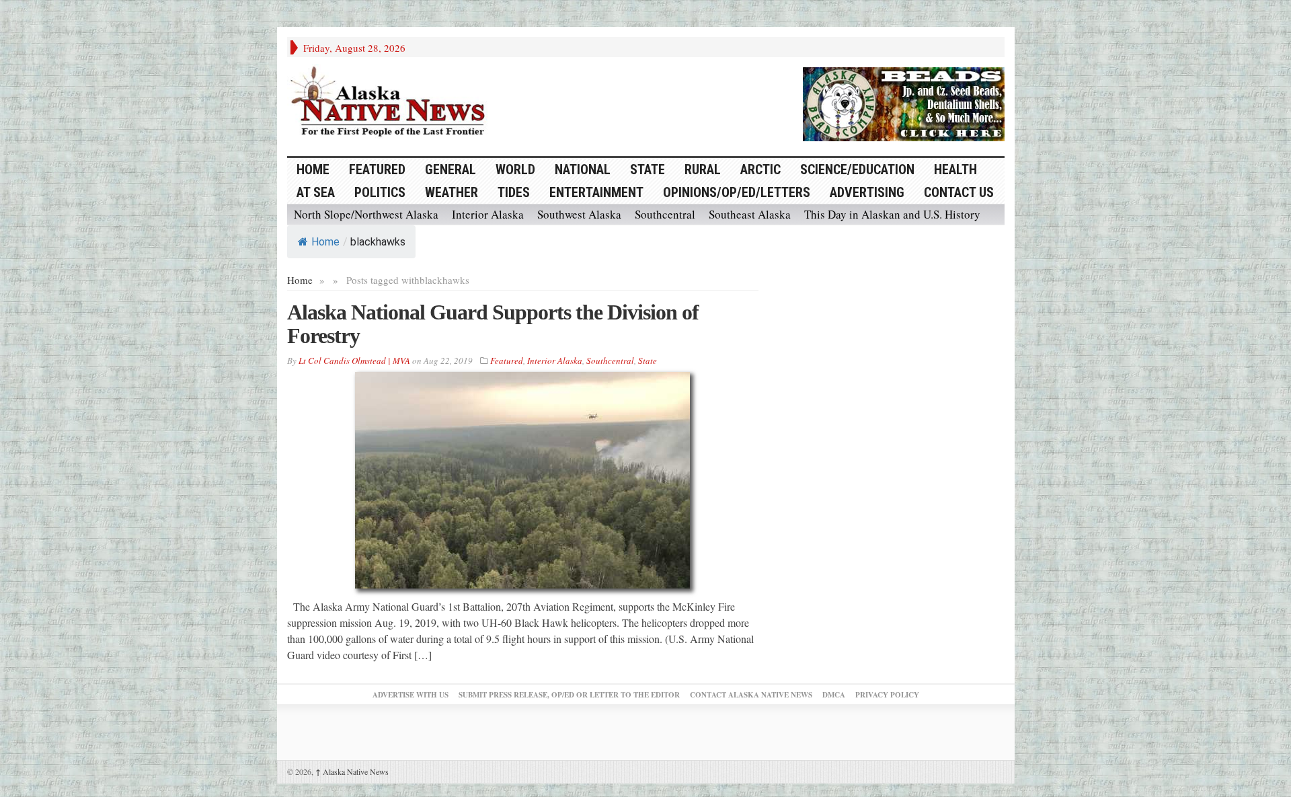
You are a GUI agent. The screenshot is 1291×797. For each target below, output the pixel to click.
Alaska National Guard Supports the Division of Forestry (493, 324)
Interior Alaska (488, 214)
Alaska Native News (352, 771)
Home (325, 241)
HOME (313, 169)
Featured (377, 169)
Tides (514, 192)
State (647, 169)
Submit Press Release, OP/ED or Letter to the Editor (569, 694)
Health (955, 169)
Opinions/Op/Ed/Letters (736, 192)
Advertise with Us (410, 694)
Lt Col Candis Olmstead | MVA (354, 360)
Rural (702, 169)
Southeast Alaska (750, 214)
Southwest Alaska (579, 214)
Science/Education (857, 169)
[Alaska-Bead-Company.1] (904, 102)
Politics (379, 192)
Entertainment (596, 192)
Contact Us (959, 192)
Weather (451, 192)
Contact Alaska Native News (751, 694)
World (515, 169)
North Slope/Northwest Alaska (366, 214)
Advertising (867, 192)
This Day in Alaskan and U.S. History (892, 214)
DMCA (833, 694)
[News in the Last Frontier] (391, 103)
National (583, 169)
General (450, 169)
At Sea (316, 192)
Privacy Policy (887, 694)
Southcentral (665, 214)
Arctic (760, 169)
